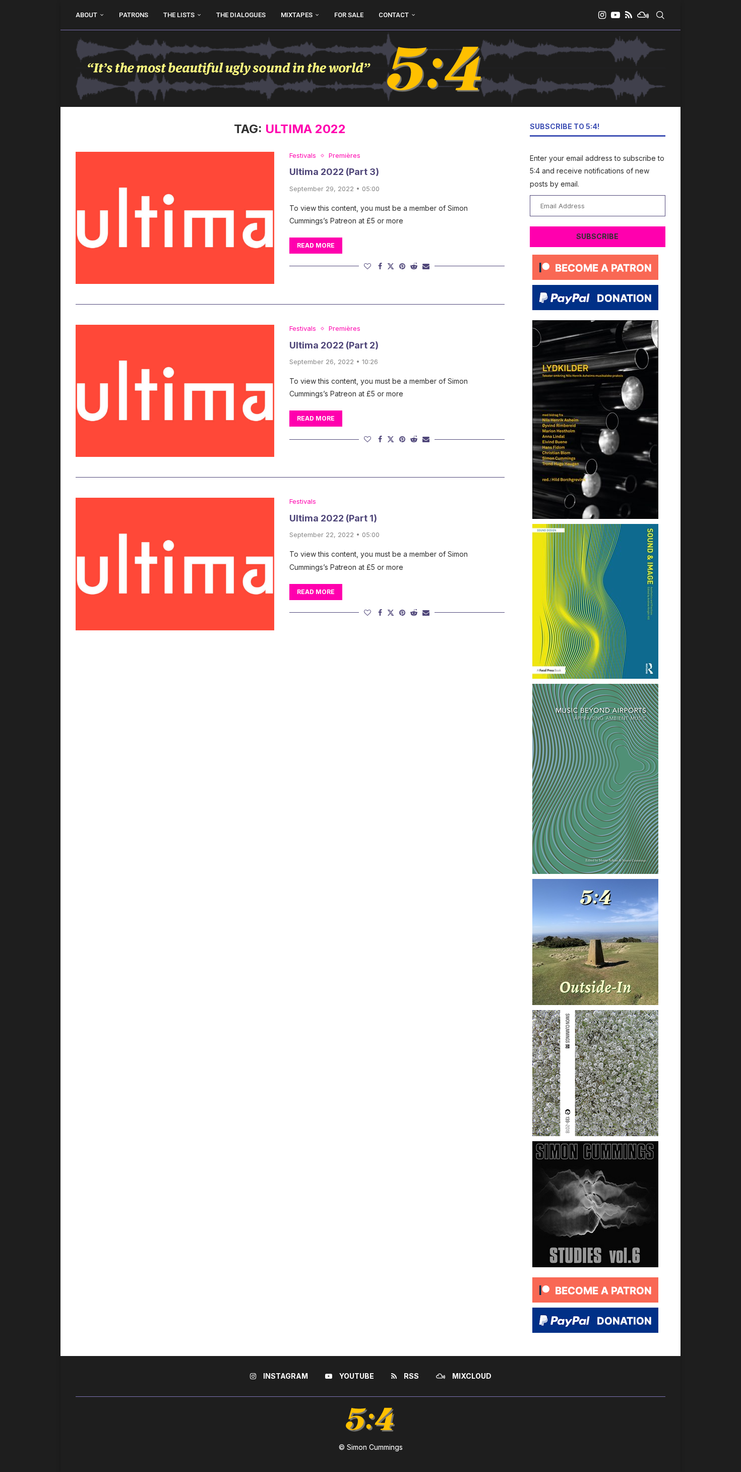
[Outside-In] (595, 882)
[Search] (660, 15)
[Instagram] (602, 15)
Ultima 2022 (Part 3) (334, 171)
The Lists (179, 15)
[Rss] (628, 15)
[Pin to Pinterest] (402, 266)
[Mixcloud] (643, 15)
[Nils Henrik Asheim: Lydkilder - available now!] (595, 324)
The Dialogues (241, 15)
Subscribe (597, 236)
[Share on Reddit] (413, 266)
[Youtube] (615, 15)
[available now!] (595, 527)
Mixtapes (297, 15)
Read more (316, 245)
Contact (394, 15)
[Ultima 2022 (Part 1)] (175, 564)
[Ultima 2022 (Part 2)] (175, 391)
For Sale (348, 15)
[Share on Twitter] (390, 266)
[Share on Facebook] (380, 266)
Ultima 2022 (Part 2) (334, 345)
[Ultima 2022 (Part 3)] (175, 218)
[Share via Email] (425, 266)
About (86, 15)
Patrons (133, 15)
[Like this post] (367, 266)
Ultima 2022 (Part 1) (333, 518)
